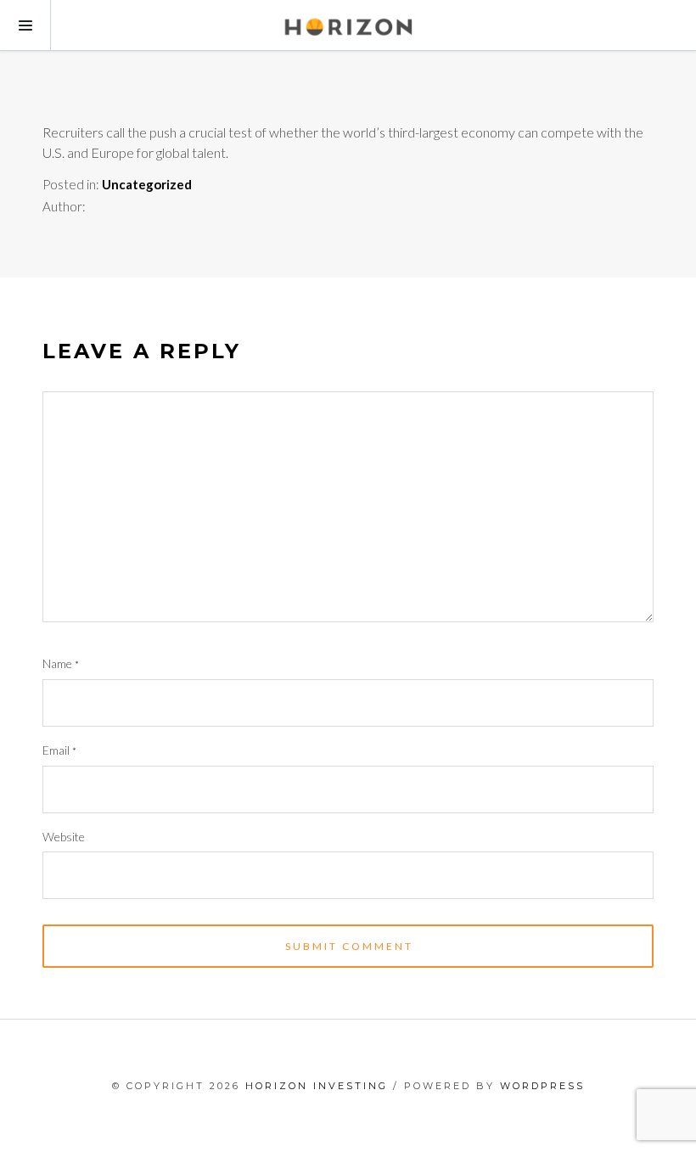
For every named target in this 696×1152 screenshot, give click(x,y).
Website (63, 836)
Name (60, 663)
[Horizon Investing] (348, 25)
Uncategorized (147, 184)
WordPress (542, 1086)
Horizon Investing (316, 1086)
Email (59, 750)
